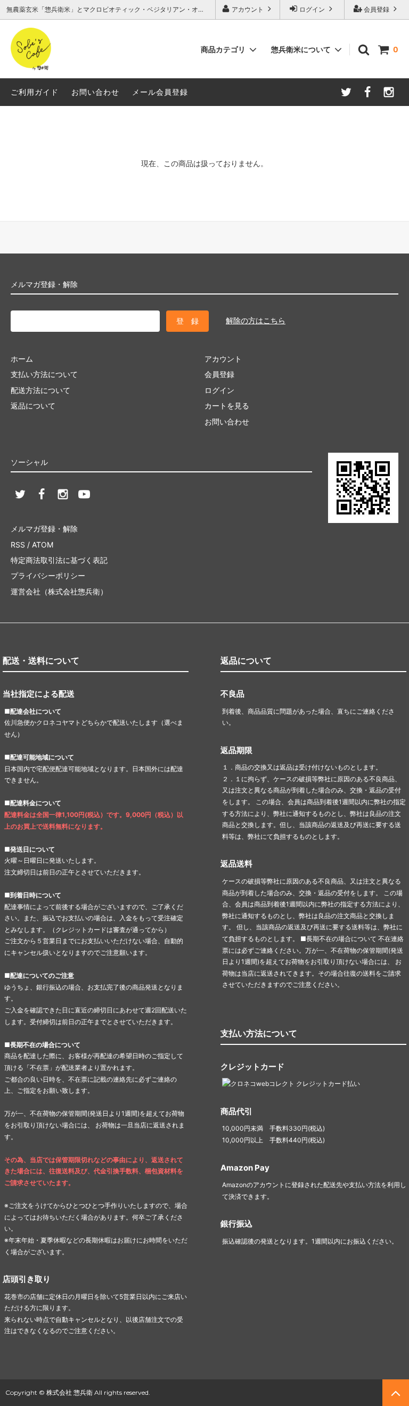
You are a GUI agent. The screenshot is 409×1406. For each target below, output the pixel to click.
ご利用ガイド (35, 91)
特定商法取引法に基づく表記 (59, 560)
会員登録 (376, 9)
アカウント (247, 9)
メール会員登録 (160, 91)
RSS (18, 544)
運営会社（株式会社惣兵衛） (59, 591)
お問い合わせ (95, 91)
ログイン (312, 9)
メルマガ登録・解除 (44, 528)
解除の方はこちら (255, 320)
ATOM (42, 544)
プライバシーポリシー (48, 575)
